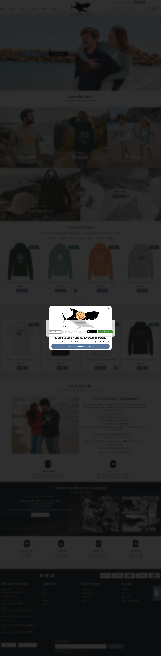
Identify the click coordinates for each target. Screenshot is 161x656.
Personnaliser (92, 332)
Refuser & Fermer (55, 332)
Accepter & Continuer (105, 332)
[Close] (108, 308)
